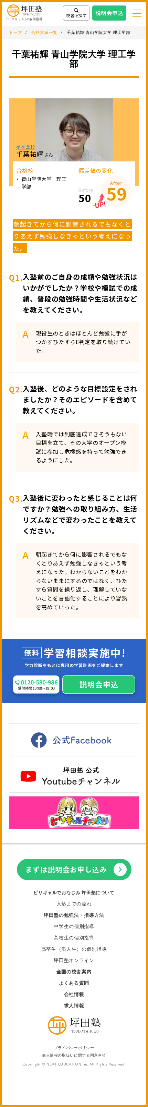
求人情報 (74, 1005)
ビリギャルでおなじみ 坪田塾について (74, 892)
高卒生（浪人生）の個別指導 (74, 949)
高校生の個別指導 (74, 937)
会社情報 (74, 994)
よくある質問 (74, 983)
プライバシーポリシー (74, 1048)
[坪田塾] (74, 1033)
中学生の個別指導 (74, 926)
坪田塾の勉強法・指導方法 (74, 915)
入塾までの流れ (74, 904)
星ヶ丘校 (25, 146)
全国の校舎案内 (74, 971)
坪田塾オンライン (74, 960)
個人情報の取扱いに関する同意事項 (74, 1055)
